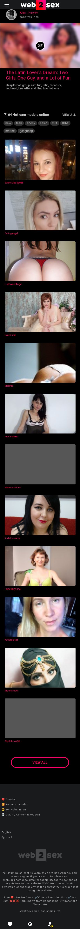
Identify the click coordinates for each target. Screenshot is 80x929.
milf (54, 123)
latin (45, 85)
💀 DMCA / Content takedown (21, 814)
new (8, 123)
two (45, 88)
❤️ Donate (8, 799)
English (6, 832)
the (39, 88)
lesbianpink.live (50, 911)
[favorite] (10, 924)
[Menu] (7, 4)
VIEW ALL (69, 115)
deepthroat (13, 85)
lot (51, 88)
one (56, 88)
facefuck (56, 85)
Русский (7, 837)
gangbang (26, 131)
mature (10, 131)
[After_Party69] (11, 19)
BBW (65, 123)
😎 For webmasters (14, 809)
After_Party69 (29, 13)
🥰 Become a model (14, 804)
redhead (11, 88)
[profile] (50, 924)
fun (39, 85)
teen (19, 123)
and (33, 88)
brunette (24, 88)
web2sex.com (29, 911)
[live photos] (30, 924)
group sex (29, 85)
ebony (31, 123)
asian (43, 123)
